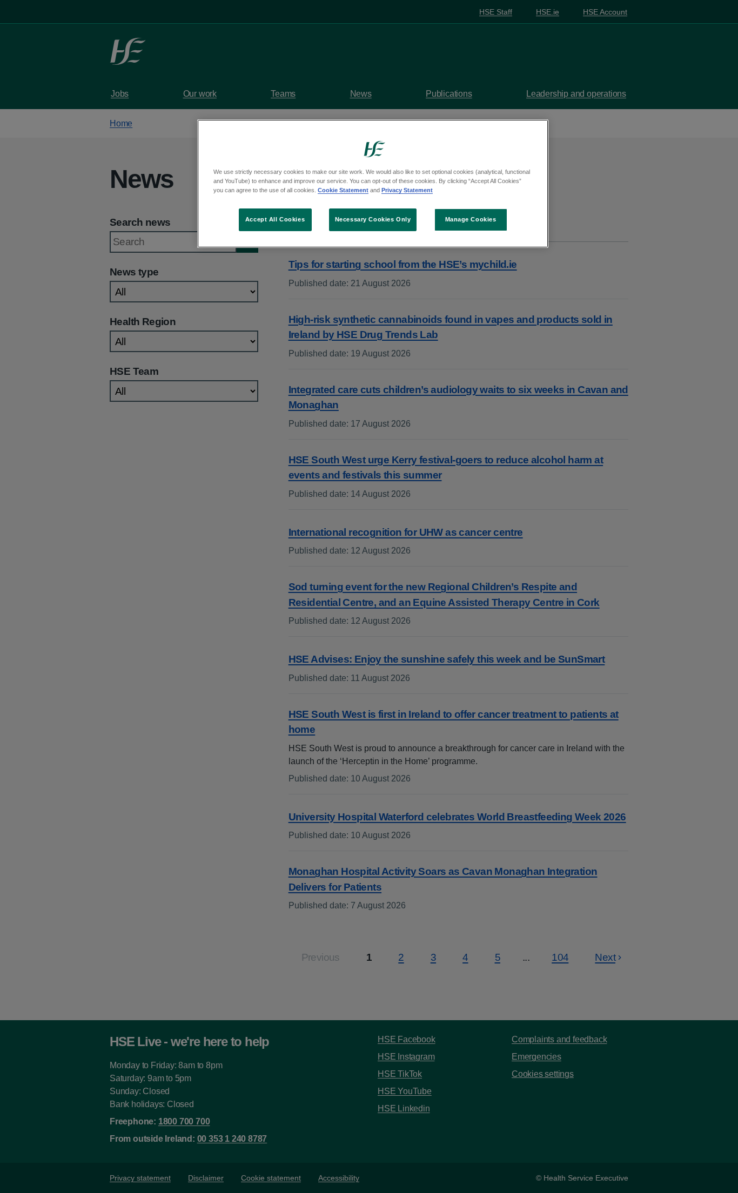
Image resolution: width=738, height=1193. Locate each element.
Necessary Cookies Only (373, 219)
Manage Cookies (471, 219)
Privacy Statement (407, 190)
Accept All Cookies (275, 219)
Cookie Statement (343, 190)
